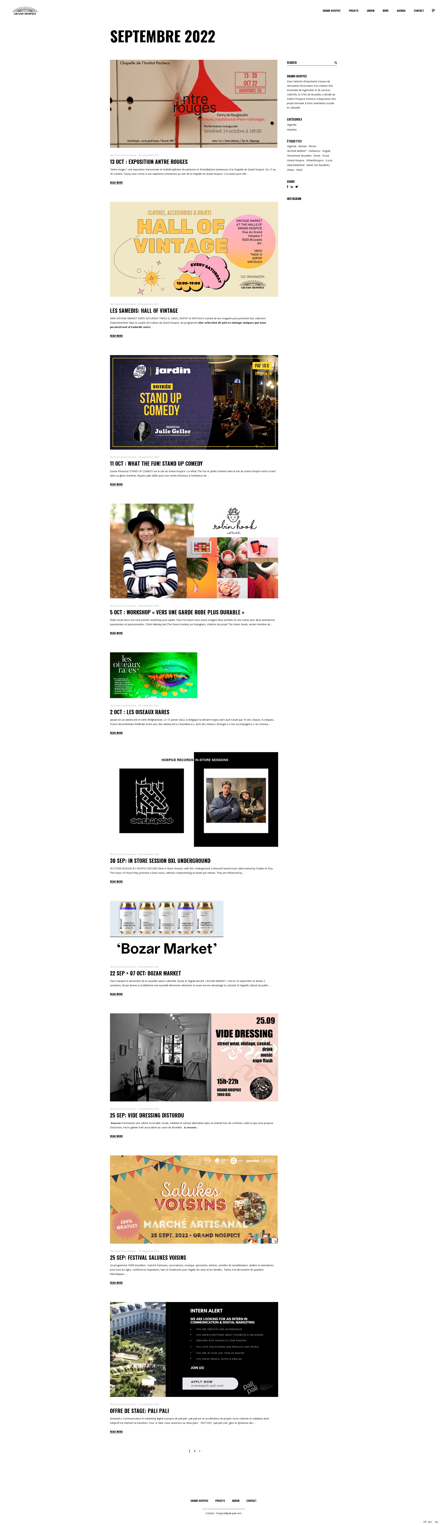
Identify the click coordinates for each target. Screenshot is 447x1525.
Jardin (235, 1500)
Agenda (292, 124)
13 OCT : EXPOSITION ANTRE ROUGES (149, 161)
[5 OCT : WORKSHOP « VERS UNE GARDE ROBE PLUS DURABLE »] (194, 551)
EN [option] (429, 1522)
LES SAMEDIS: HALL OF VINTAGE (144, 310)
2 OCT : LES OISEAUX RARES (139, 712)
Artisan (303, 146)
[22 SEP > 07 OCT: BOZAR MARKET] (167, 930)
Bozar (312, 146)
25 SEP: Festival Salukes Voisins (148, 1257)
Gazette (292, 129)
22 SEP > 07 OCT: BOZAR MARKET (145, 973)
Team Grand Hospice (125, 155)
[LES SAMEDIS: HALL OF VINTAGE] (194, 249)
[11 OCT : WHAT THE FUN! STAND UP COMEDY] (194, 402)
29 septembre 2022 (149, 304)
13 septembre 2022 (149, 1404)
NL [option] (436, 1522)
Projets (220, 1500)
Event (317, 155)
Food (326, 155)
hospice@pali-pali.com (228, 1513)
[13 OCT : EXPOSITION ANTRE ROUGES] (194, 104)
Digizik (326, 151)
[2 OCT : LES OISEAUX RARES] (153, 675)
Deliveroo (314, 151)
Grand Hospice (296, 160)
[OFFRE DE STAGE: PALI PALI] (194, 1349)
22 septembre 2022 (149, 1108)
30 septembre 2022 (149, 155)
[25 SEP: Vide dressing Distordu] (194, 1057)
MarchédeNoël (296, 165)
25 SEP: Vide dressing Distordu (147, 1115)
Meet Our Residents (318, 165)
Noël (299, 169)
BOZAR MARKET (297, 151)
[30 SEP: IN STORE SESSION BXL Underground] (194, 799)
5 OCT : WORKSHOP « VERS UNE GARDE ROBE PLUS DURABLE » (177, 612)
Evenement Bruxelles (300, 155)
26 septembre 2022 (149, 854)
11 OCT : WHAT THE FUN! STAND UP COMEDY (156, 463)
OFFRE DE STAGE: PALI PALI (139, 1411)
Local (329, 160)
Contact (251, 1500)
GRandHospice (315, 160)
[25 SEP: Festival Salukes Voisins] (194, 1199)
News (291, 169)
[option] (429, 1522)
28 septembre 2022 (149, 457)
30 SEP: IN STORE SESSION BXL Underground (160, 860)
